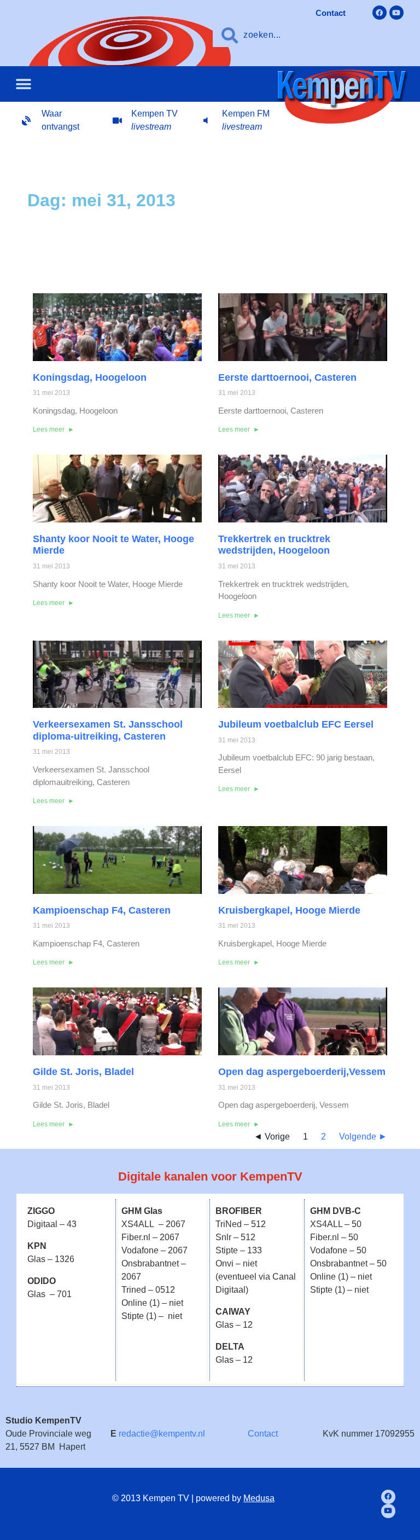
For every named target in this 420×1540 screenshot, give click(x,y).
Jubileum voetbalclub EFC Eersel (296, 724)
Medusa (259, 1498)
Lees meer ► (53, 429)
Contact (263, 1433)
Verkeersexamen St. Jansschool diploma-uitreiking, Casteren (108, 730)
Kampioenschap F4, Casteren (102, 910)
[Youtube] (396, 12)
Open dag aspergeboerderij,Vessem (302, 1071)
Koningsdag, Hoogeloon (90, 377)
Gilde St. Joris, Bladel (83, 1071)
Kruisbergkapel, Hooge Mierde (289, 910)
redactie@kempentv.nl (162, 1433)
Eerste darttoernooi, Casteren (287, 377)
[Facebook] (379, 12)
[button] (23, 84)
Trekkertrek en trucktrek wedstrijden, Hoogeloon (274, 544)
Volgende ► (363, 1136)
